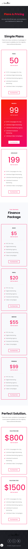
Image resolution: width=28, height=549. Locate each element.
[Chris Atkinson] (6, 3)
